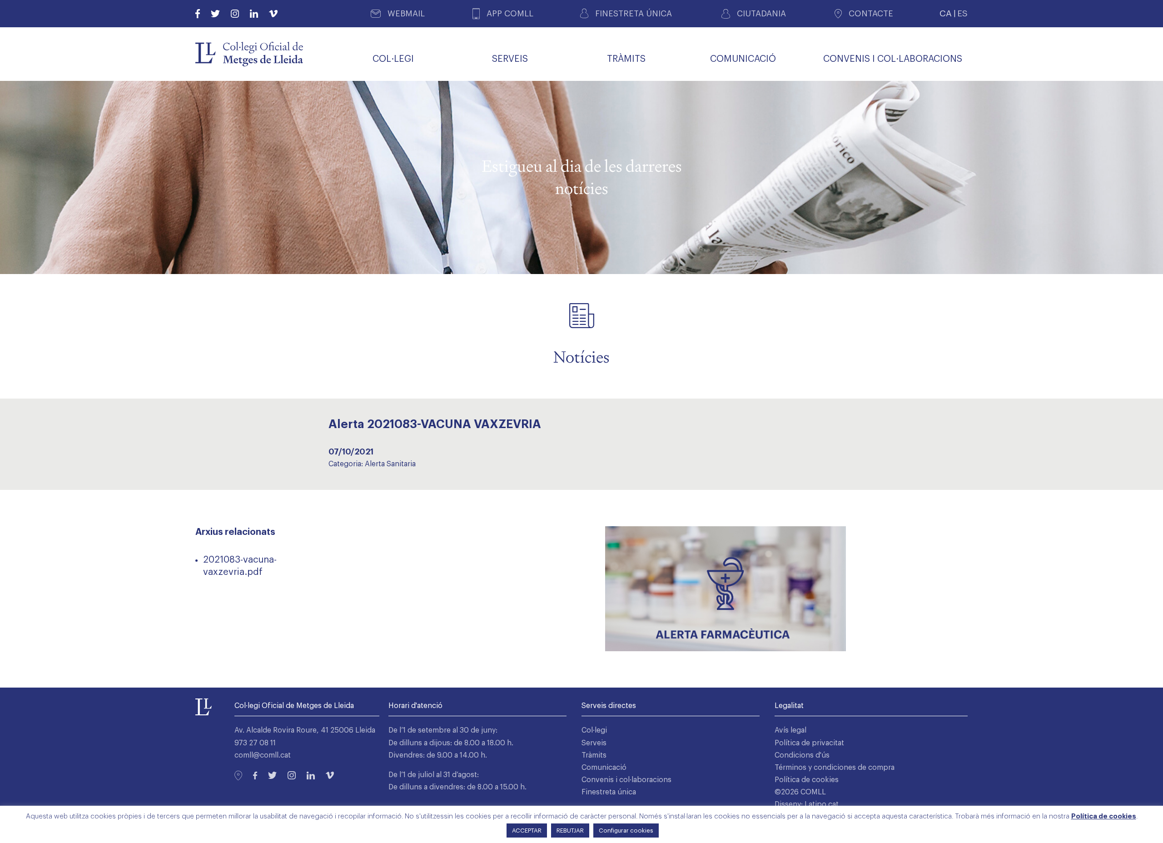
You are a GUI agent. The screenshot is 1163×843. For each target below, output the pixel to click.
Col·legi (594, 730)
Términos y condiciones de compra (835, 767)
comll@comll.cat (262, 755)
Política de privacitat (809, 743)
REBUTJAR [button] (570, 830)
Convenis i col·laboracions (626, 779)
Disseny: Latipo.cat (807, 804)
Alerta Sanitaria (390, 464)
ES (962, 13)
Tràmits (594, 755)
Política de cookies (807, 779)
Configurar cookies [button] (626, 830)
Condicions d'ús (802, 755)
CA (945, 13)
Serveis (594, 743)
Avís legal (790, 730)
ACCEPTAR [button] (527, 830)
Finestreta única (609, 792)
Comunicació (604, 767)
